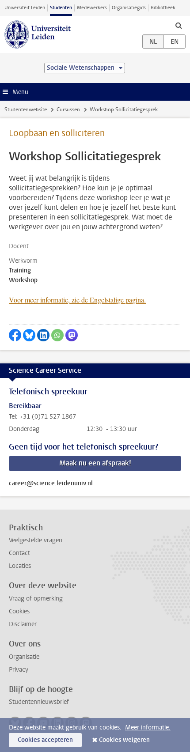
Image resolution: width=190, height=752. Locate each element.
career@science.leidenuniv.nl (51, 483)
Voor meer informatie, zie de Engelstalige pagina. (77, 299)
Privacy (18, 669)
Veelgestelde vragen (35, 540)
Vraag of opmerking (36, 598)
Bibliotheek (163, 7)
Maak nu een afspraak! (95, 463)
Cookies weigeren (124, 740)
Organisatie (24, 657)
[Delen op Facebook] (15, 335)
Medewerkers (92, 7)
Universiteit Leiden (24, 7)
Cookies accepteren (45, 740)
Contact (19, 553)
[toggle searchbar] (178, 25)
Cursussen (68, 109)
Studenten (61, 7)
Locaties (20, 566)
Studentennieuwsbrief (39, 702)
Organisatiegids (129, 7)
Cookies (19, 611)
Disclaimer (23, 624)
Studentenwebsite (25, 109)
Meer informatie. (148, 727)
